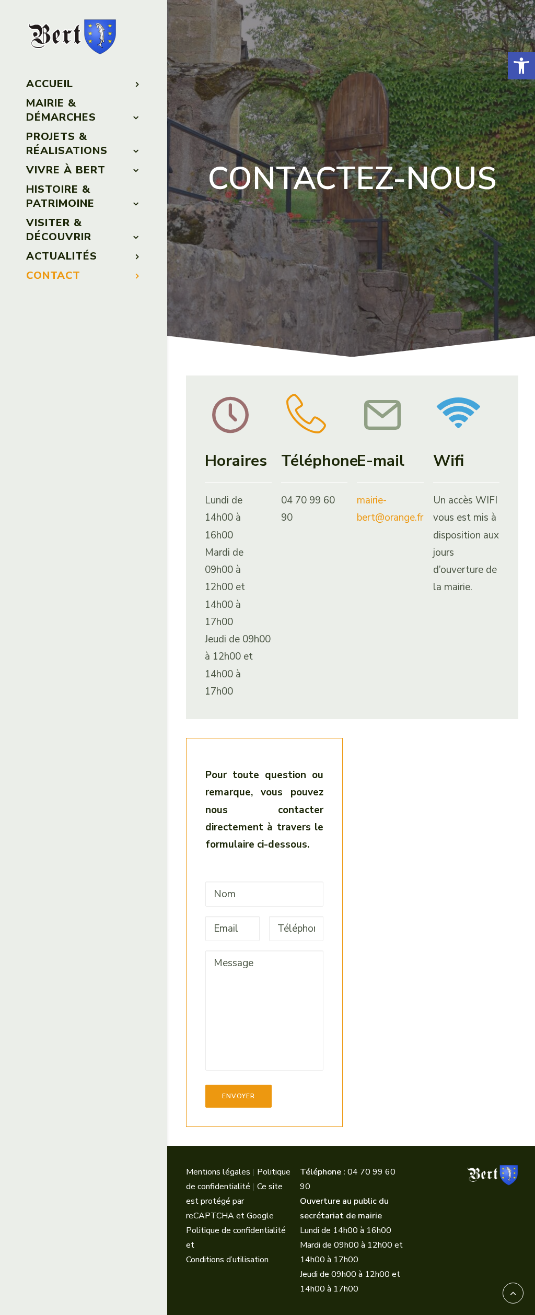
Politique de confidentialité (236, 1230)
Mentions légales (218, 1172)
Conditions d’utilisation (227, 1259)
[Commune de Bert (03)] (82, 37)
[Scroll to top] (513, 1292)
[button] (521, 65)
